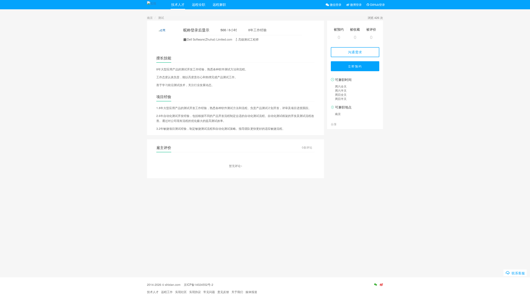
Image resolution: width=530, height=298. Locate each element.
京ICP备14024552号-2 (198, 284)
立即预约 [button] (355, 66)
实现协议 (195, 292)
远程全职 (198, 4)
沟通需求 (355, 52)
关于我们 (237, 292)
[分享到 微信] (340, 124)
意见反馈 (223, 292)
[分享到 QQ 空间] (350, 124)
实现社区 (181, 292)
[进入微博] (381, 284)
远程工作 (167, 292)
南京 (150, 18)
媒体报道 (251, 292)
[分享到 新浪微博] (345, 124)
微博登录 (355, 4)
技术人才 (177, 4)
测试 (161, 18)
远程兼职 (219, 4)
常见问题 (209, 292)
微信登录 (335, 4)
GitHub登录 (377, 4)
